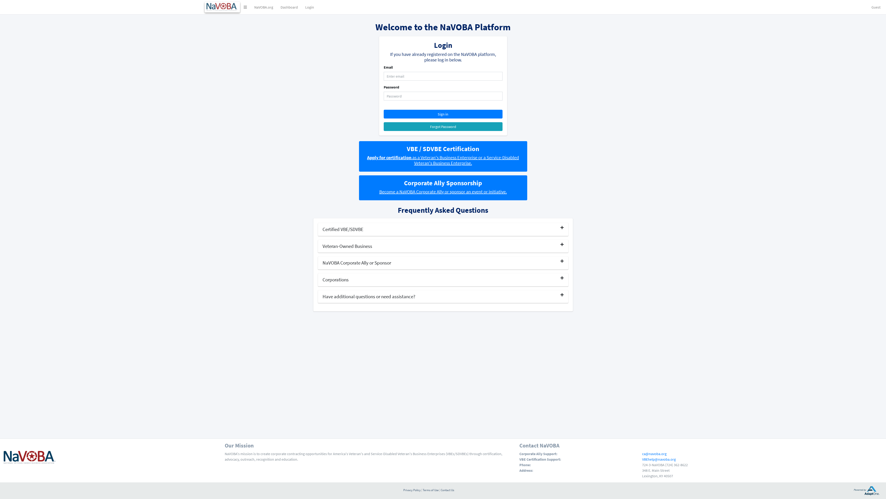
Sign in (443, 114)
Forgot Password (443, 126)
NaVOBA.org (263, 7)
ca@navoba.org (654, 453)
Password (391, 87)
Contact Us (447, 490)
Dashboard (289, 7)
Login (309, 7)
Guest (875, 7)
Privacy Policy (412, 490)
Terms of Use (431, 490)
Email (388, 67)
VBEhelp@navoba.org (659, 459)
